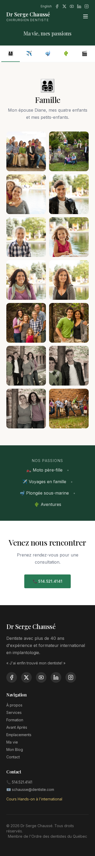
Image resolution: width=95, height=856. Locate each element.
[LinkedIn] (79, 6)
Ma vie (12, 742)
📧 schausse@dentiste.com (30, 789)
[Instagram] (86, 6)
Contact (13, 757)
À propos (14, 705)
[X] (64, 6)
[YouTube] (72, 6)
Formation (14, 720)
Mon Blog (14, 749)
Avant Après (16, 727)
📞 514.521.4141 (48, 581)
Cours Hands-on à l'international (34, 799)
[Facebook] (57, 6)
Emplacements (18, 734)
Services (14, 712)
